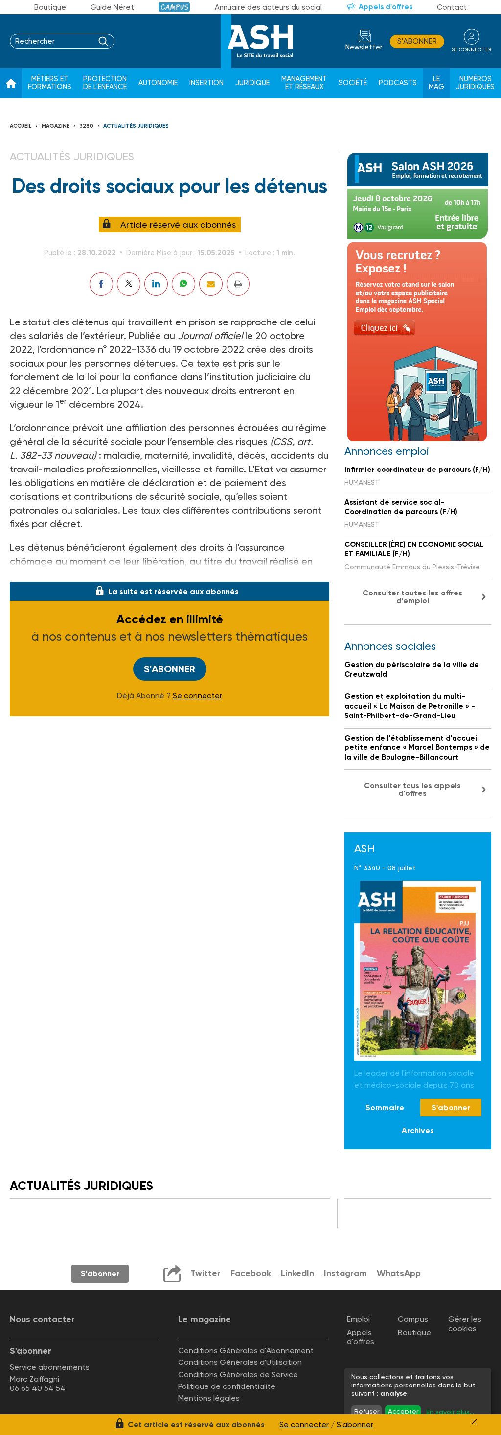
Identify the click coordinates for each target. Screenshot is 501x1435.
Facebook (250, 1273)
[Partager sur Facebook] (101, 284)
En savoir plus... (450, 1412)
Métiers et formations (49, 83)
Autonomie (158, 83)
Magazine (55, 126)
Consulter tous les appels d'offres (412, 789)
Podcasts (398, 83)
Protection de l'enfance (105, 83)
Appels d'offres (385, 6)
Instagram (345, 1273)
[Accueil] (11, 83)
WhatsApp (399, 1273)
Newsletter (364, 47)
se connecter (471, 50)
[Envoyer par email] (211, 284)
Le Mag (436, 83)
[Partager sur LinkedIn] (156, 284)
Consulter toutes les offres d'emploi (412, 596)
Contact (452, 7)
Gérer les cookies (464, 1323)
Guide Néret (112, 7)
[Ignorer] (474, 1421)
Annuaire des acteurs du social (268, 7)
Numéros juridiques (475, 83)
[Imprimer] (238, 284)
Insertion (206, 83)
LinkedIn (297, 1273)
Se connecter (197, 696)
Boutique (50, 7)
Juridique (252, 83)
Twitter (205, 1273)
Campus (174, 7)
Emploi (358, 1319)
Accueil (21, 126)
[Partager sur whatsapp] (183, 284)
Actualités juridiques (136, 126)
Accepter (403, 1411)
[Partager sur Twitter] (128, 284)
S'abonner (417, 41)
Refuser (366, 1411)
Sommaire (384, 1107)
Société (353, 83)
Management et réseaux (304, 83)
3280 (86, 126)
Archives (418, 1130)
